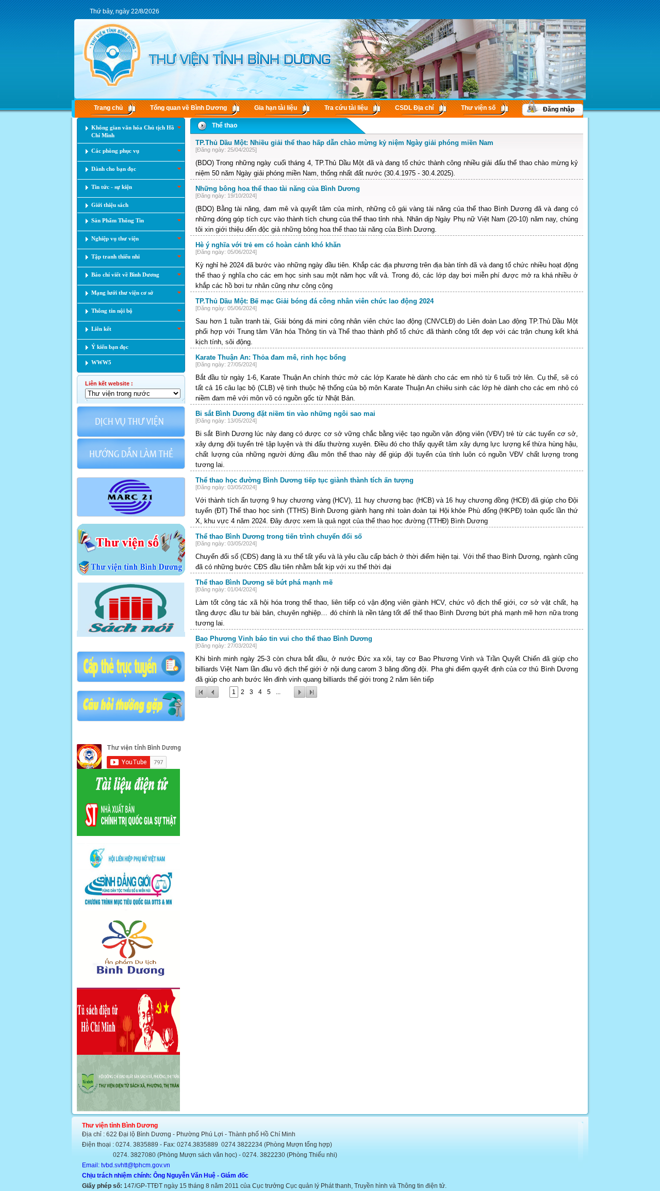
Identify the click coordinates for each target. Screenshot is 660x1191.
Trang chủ (108, 107)
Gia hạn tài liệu (275, 107)
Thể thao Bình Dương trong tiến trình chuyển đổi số (278, 536)
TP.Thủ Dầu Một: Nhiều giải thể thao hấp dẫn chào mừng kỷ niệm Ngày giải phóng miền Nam (344, 143)
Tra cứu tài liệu (346, 107)
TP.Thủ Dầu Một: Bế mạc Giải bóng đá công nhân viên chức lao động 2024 (314, 301)
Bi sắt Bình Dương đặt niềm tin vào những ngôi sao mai (285, 413)
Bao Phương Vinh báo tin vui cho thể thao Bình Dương (283, 638)
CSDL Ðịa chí (414, 107)
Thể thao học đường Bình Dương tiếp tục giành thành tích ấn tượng (304, 480)
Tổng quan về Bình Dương (188, 107)
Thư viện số (478, 107)
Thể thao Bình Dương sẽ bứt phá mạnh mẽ (264, 582)
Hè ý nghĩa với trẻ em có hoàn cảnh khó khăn (268, 245)
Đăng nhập (558, 109)
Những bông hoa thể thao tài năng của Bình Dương (277, 188)
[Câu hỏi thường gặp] (131, 720)
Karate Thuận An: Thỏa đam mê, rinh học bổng (270, 357)
